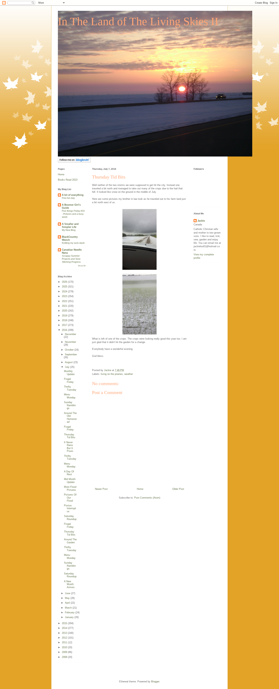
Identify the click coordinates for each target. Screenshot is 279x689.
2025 (65, 286)
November (70, 342)
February (70, 612)
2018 (65, 320)
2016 (65, 330)
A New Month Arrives (69, 584)
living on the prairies (112, 374)
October (69, 349)
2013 (65, 633)
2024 (65, 291)
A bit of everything (73, 194)
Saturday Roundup (70, 518)
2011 (65, 642)
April (68, 602)
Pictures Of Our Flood (70, 497)
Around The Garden (70, 541)
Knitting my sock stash (73, 243)
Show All (81, 266)
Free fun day (68, 198)
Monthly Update (69, 373)
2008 (65, 657)
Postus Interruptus (70, 508)
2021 (65, 305)
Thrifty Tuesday (70, 388)
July (67, 367)
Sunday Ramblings (70, 405)
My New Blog (69, 230)
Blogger (155, 681)
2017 (65, 325)
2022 (65, 301)
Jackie (201, 220)
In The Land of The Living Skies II (138, 21)
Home (140, 489)
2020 (65, 310)
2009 (65, 652)
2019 (65, 315)
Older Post (178, 489)
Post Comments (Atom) (147, 497)
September (71, 354)
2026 (65, 281)
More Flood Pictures (70, 488)
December (70, 334)
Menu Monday (70, 396)
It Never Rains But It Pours (68, 447)
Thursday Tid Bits (69, 436)
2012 (65, 637)
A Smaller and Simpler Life (70, 225)
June (68, 593)
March (69, 607)
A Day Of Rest (69, 473)
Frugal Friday (69, 380)
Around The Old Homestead (70, 417)
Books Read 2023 (67, 179)
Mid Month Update (70, 481)
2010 (65, 647)
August (69, 362)
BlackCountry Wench (70, 238)
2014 (65, 628)
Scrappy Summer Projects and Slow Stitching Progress (71, 259)
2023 (65, 296)
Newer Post (101, 489)
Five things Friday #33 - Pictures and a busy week (73, 214)
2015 (65, 623)
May (67, 598)
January (69, 617)
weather (128, 374)
